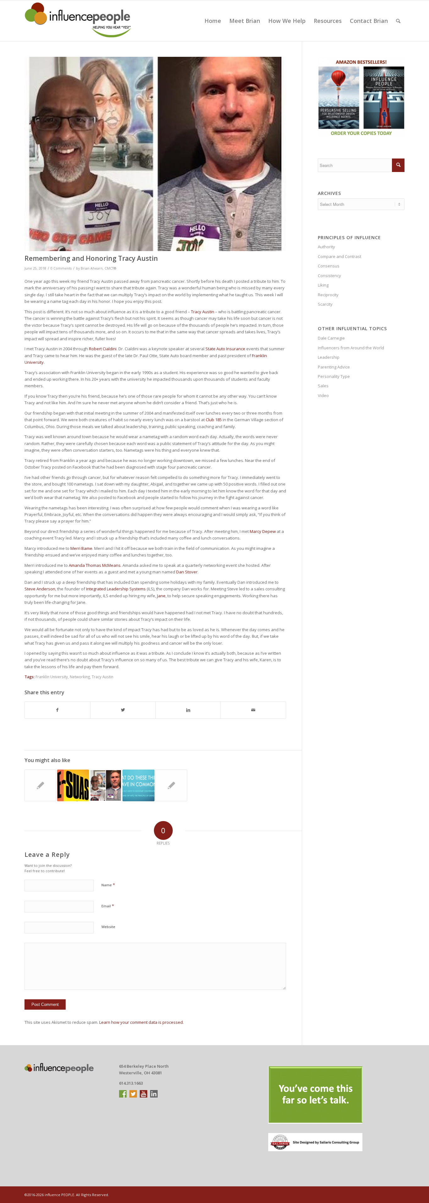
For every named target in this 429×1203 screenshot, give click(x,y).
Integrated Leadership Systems (116, 589)
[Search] (398, 20)
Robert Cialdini (103, 349)
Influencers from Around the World (351, 348)
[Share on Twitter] (122, 710)
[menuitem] (212, 20)
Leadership (328, 357)
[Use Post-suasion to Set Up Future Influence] (73, 785)
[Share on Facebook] (57, 710)
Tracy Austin (202, 311)
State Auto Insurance (225, 349)
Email (107, 906)
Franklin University (51, 676)
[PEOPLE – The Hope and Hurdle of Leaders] (40, 785)
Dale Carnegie (331, 338)
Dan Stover (187, 572)
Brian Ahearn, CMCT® (98, 268)
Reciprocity (328, 295)
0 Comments (61, 268)
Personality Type (334, 376)
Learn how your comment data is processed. (141, 1022)
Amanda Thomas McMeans (95, 565)
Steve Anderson (39, 589)
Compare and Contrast (339, 256)
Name (108, 885)
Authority (326, 247)
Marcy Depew (263, 531)
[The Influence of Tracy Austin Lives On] (171, 785)
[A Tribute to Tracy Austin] (106, 785)
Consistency (329, 275)
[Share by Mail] (253, 710)
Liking (323, 285)
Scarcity (325, 304)
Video (323, 395)
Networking (80, 676)
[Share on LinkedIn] (188, 710)
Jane (161, 596)
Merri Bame (81, 548)
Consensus (328, 266)
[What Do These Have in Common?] (138, 785)
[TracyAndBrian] (155, 154)
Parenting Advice (334, 367)
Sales (323, 386)
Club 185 (214, 419)
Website (108, 926)
